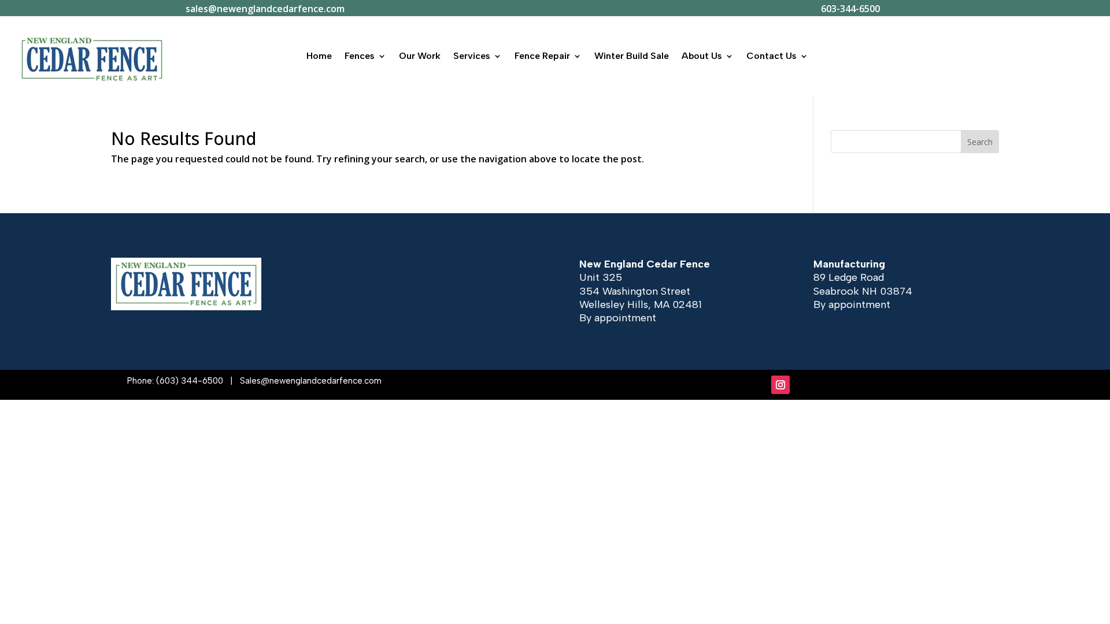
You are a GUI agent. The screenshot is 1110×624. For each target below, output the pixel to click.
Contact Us (771, 55)
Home (319, 55)
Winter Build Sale (631, 55)
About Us (702, 55)
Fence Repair (542, 55)
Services (471, 55)
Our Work (420, 55)
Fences (360, 55)
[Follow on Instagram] (780, 385)
